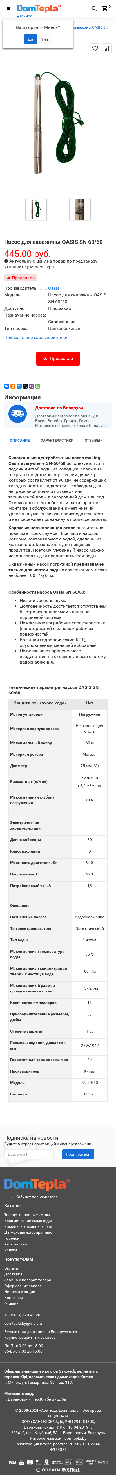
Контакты (13, 1297)
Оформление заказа (23, 1286)
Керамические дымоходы (28, 1220)
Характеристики (57, 440)
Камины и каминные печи (28, 1226)
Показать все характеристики (36, 338)
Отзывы (93, 440)
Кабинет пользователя (36, 1197)
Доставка (13, 1274)
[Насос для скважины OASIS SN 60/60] (36, 209)
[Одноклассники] (12, 386)
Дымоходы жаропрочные (28, 1232)
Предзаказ (61, 358)
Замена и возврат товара (27, 1280)
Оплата (11, 1268)
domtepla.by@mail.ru (23, 1323)
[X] (25, 386)
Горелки (11, 1238)
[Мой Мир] (19, 386)
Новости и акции (19, 1291)
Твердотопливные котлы (27, 1214)
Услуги (10, 1250)
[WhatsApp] (37, 386)
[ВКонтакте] (6, 386)
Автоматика (15, 1244)
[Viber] (31, 386)
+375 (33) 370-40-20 (22, 1315)
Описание (20, 440)
